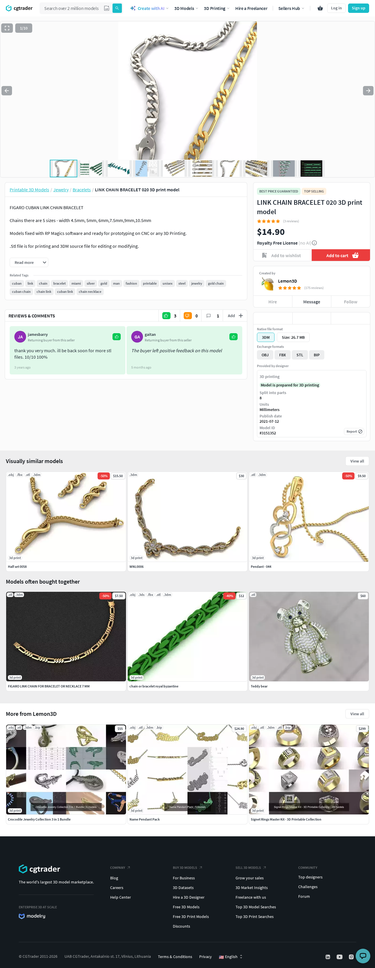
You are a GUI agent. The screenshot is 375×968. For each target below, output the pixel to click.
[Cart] (320, 8)
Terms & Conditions (175, 956)
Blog (114, 878)
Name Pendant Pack (144, 819)
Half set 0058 (17, 566)
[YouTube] (340, 957)
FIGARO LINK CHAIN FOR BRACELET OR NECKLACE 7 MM (49, 686)
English (228, 957)
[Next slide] (368, 90)
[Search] (117, 8)
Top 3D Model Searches (256, 906)
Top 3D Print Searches (255, 916)
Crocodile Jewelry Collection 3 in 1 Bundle (39, 819)
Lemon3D (287, 281)
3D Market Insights (252, 887)
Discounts (181, 926)
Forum (304, 896)
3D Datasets (183, 887)
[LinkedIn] (328, 957)
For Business (184, 878)
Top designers (310, 877)
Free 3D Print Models (191, 916)
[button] (106, 8)
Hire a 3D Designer (188, 897)
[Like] (272, 318)
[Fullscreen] (7, 28)
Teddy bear (259, 686)
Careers (116, 887)
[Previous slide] (6, 90)
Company (117, 867)
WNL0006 (136, 566)
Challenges (308, 886)
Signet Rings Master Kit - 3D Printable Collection (286, 819)
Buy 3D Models (185, 867)
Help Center (120, 897)
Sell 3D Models (248, 867)
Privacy (205, 956)
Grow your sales (250, 878)
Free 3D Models (186, 906)
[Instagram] (351, 957)
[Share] (350, 318)
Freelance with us (251, 897)
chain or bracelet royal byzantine (153, 686)
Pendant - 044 (261, 566)
